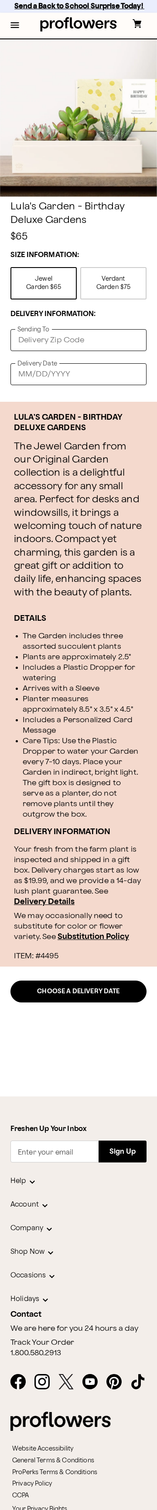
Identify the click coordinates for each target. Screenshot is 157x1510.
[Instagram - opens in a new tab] (45, 1382)
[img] (78, 118)
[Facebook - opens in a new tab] (21, 1382)
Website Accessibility (42, 1448)
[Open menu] (14, 25)
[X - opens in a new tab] (69, 1382)
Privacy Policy (32, 1483)
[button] (14, 25)
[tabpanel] (78, 118)
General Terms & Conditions (53, 1460)
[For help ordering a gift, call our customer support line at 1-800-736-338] (79, 24)
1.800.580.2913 (35, 1353)
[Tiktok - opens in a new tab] (141, 1382)
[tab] (78, 118)
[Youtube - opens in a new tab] (93, 1382)
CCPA (20, 1495)
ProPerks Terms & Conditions (54, 1472)
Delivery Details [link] (44, 901)
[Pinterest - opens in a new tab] (117, 1382)
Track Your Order (42, 1342)
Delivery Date (37, 363)
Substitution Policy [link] (93, 936)
